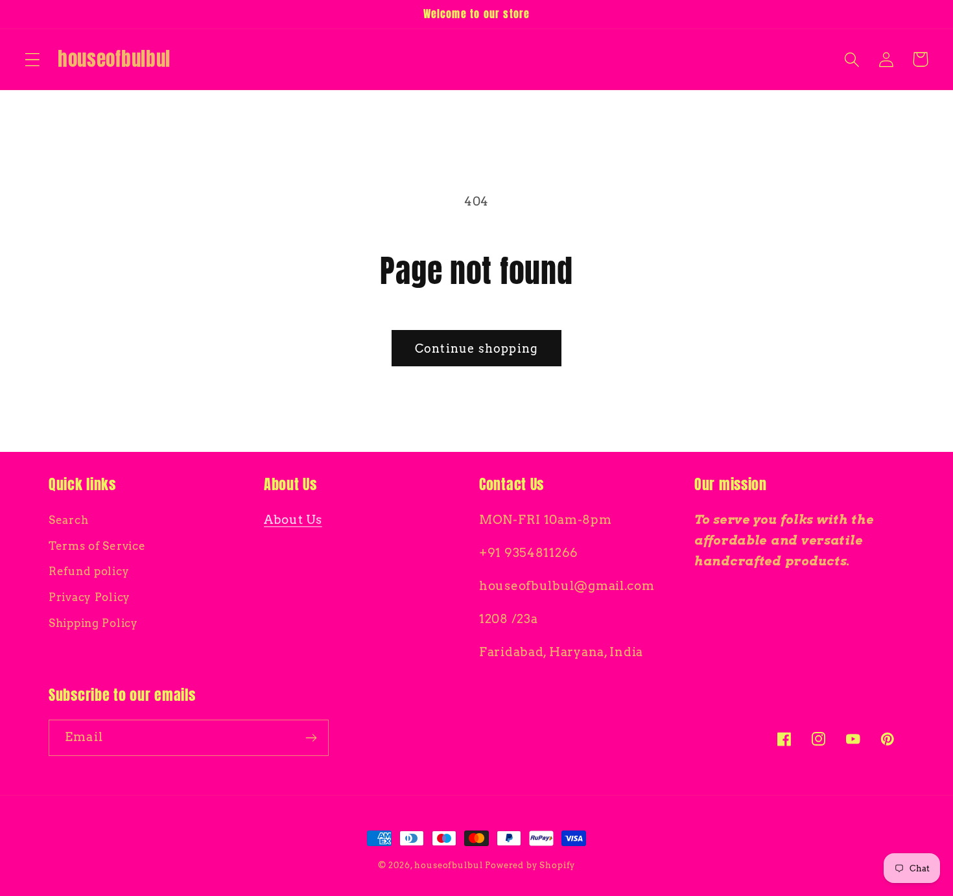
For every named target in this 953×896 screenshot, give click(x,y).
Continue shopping (476, 348)
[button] (33, 59)
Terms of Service (97, 545)
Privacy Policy (89, 597)
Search (68, 519)
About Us (293, 519)
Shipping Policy (93, 623)
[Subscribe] (311, 738)
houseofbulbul (448, 865)
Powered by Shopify (530, 865)
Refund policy (89, 571)
